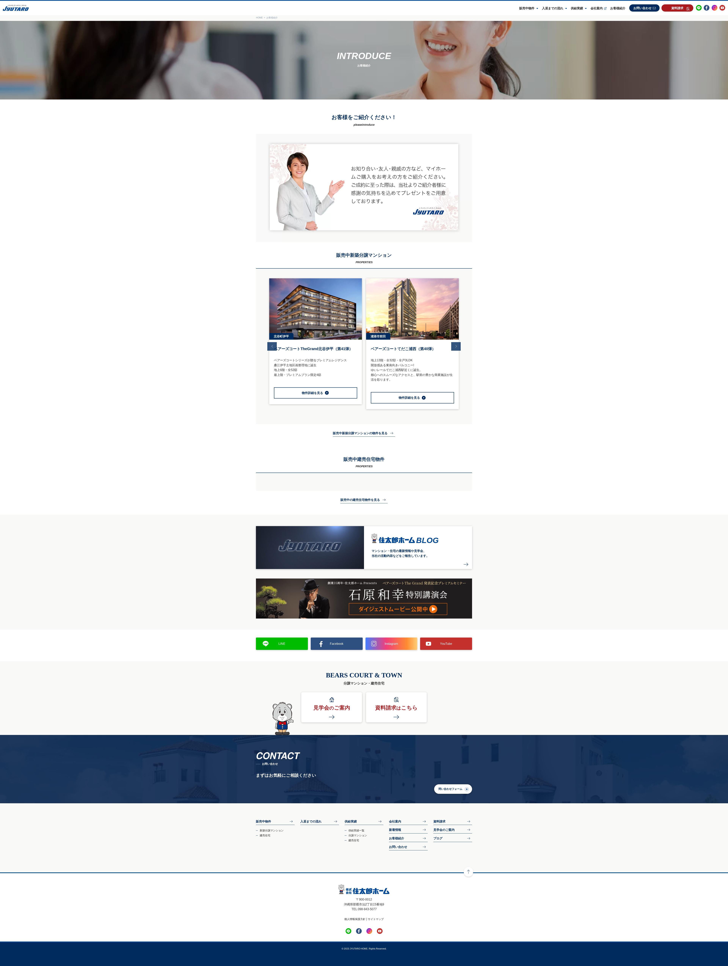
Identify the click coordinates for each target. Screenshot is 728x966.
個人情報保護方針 (355, 919)
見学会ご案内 (331, 708)
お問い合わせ (642, 8)
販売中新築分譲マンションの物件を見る (360, 433)
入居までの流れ (552, 8)
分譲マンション (357, 835)
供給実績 (577, 8)
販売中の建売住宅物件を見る (360, 499)
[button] (272, 346)
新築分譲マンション (272, 830)
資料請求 (677, 8)
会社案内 (597, 8)
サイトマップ (376, 919)
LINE (281, 643)
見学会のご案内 (444, 829)
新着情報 (395, 829)
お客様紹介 (617, 8)
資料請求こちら (396, 708)
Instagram (391, 643)
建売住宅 (265, 835)
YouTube (446, 643)
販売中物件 (526, 8)
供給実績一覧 (356, 830)
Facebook (336, 643)
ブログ (437, 838)
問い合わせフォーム (450, 788)
